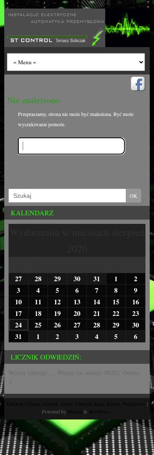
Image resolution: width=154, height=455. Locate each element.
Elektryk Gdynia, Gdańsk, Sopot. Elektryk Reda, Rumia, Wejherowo (75, 403)
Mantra (75, 411)
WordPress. (100, 411)
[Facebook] (137, 85)
